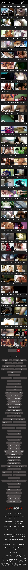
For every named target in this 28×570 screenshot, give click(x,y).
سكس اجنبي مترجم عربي (9, 529)
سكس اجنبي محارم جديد (14, 445)
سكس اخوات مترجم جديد (14, 460)
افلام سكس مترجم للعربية (8, 536)
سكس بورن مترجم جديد (21, 466)
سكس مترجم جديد (6, 480)
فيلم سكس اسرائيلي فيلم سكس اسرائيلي (14, 539)
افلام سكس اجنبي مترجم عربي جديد (14, 392)
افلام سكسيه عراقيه (7, 516)
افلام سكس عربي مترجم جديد (14, 404)
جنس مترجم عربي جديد (9, 427)
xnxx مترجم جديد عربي (8, 369)
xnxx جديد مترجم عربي (9, 366)
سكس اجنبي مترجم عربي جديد (14, 442)
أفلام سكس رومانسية (7, 534)
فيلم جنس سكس (18, 549)
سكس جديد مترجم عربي (19, 474)
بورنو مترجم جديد (8, 419)
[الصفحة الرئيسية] (14, 508)
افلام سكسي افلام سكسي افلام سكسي (14, 523)
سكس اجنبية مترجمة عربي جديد (14, 454)
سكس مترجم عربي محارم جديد (14, 492)
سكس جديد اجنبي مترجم (14, 469)
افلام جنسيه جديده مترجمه (14, 383)
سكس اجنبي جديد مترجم (14, 433)
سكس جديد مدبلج (7, 474)
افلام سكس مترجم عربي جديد (14, 410)
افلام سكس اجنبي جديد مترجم (14, 386)
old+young (8, 363)
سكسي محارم (10, 531)
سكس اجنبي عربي (7, 513)
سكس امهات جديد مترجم (14, 463)
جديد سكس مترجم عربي (20, 424)
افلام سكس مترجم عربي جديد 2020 (14, 413)
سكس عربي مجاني (19, 521)
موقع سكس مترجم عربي (21, 536)
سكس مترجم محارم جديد (14, 498)
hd (10, 360)
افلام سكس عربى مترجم (18, 547)
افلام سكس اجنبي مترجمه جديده (14, 395)
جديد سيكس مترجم (7, 424)
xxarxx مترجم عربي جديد (20, 377)
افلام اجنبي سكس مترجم (19, 526)
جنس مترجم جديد (20, 427)
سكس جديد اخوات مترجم (19, 472)
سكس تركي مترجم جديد (7, 466)
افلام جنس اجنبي (6, 544)
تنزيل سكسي (7, 547)
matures (5, 360)
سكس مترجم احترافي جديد (19, 480)
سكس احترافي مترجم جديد (14, 457)
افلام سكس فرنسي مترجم (10, 518)
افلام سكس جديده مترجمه (14, 401)
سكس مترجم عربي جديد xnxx (14, 489)
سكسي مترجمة (10, 549)
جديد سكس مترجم (7, 422)
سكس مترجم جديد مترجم (14, 483)
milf (20, 363)
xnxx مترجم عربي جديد (14, 372)
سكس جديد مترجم (7, 472)
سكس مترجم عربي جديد (14, 486)
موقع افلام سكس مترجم (20, 516)
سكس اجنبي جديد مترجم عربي (14, 436)
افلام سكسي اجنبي (9, 521)
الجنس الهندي (22, 544)
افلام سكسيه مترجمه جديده (14, 416)
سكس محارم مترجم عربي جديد (14, 501)
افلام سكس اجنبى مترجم (19, 513)
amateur (23, 360)
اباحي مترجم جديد (6, 377)
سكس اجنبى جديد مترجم (14, 430)
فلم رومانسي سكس (8, 541)
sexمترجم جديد (21, 366)
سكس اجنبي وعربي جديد (14, 448)
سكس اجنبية (20, 518)
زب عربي (14, 544)
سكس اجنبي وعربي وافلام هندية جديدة (14, 451)
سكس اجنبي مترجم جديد (14, 439)
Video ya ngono (7, 526)
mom (15, 363)
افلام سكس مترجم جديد (14, 407)
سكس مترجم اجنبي (20, 529)
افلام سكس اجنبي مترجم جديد (14, 389)
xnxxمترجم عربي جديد (14, 374)
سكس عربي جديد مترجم (14, 477)
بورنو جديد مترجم (20, 419)
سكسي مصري (17, 531)
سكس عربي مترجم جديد (19, 565)
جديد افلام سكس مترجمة (19, 422)
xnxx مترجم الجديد (21, 369)
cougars (16, 360)
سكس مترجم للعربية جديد (14, 495)
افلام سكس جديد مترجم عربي (14, 398)
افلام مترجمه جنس (14, 552)
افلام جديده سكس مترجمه (14, 380)
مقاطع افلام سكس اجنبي (19, 541)
